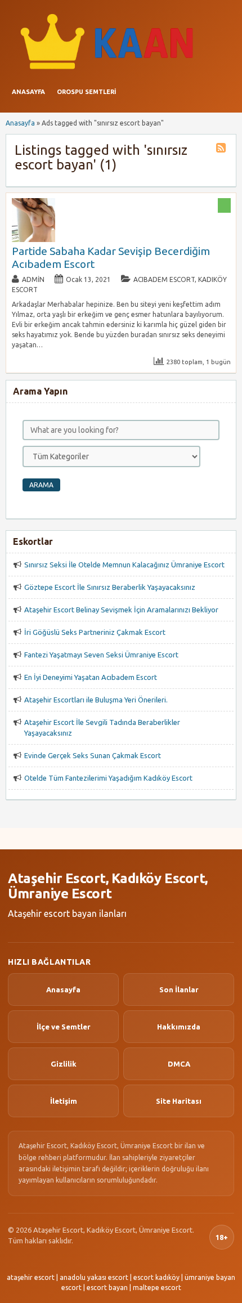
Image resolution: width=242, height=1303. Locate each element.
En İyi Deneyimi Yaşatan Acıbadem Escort (90, 677)
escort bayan (107, 1287)
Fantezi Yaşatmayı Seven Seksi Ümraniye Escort (101, 655)
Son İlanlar (179, 989)
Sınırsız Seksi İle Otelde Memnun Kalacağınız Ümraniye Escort (124, 564)
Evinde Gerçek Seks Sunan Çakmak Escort (92, 755)
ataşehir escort (31, 1277)
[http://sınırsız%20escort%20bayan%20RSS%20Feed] (222, 149)
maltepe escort (157, 1287)
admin (33, 279)
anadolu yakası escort (94, 1277)
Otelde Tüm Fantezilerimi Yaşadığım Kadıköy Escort (108, 778)
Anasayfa (28, 91)
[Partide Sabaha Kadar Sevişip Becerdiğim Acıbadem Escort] (34, 239)
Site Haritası (178, 1101)
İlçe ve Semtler (64, 1027)
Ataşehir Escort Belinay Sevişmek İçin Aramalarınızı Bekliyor (121, 610)
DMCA (179, 1064)
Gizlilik (64, 1064)
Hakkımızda (178, 1027)
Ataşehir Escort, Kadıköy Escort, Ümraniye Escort (108, 886)
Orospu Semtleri (86, 91)
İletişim (63, 1101)
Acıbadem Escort (164, 279)
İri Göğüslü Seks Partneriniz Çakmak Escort (94, 632)
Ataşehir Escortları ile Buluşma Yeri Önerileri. (96, 700)
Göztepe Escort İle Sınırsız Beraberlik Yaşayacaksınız (109, 587)
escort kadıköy (156, 1277)
